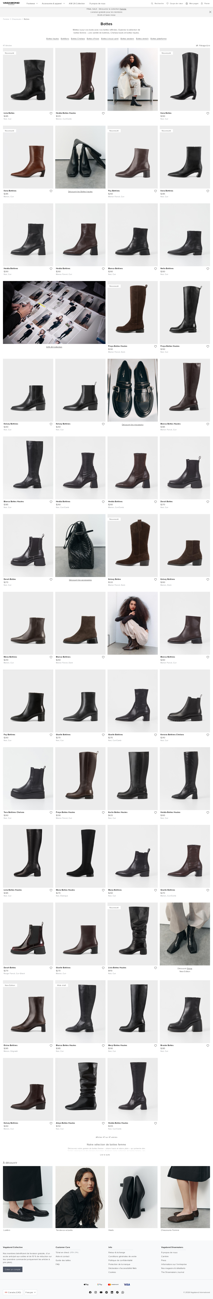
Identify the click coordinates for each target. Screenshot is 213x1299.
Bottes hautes (52, 38)
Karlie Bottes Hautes (117, 812)
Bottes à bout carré (109, 38)
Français (29, 1292)
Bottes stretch (142, 38)
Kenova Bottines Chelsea (172, 734)
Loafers (6, 1230)
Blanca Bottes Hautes (170, 423)
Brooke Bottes (167, 1045)
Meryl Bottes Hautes (117, 1045)
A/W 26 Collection (54, 347)
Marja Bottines (115, 889)
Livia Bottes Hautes (13, 889)
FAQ (58, 1264)
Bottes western (127, 38)
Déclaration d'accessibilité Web (122, 1268)
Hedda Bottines (11, 268)
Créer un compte (12, 1269)
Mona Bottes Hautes (65, 889)
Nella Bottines (167, 268)
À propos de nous (169, 1252)
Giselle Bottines (63, 734)
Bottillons (65, 38)
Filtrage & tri (204, 45)
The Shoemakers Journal (172, 1272)
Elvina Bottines (11, 1045)
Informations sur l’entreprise (174, 1264)
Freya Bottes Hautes (117, 346)
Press (163, 1260)
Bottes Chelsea (78, 38)
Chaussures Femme (170, 1230)
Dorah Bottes (166, 501)
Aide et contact (62, 1256)
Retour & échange (116, 1252)
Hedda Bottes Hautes (66, 113)
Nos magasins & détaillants (173, 1268)
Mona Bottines (10, 656)
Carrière (165, 1256)
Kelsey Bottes (114, 579)
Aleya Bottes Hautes (65, 1123)
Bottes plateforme (159, 38)
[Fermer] (210, 11)
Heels (111, 1230)
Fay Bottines (114, 190)
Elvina (189, 968)
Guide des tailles (63, 1260)
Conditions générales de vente (122, 1256)
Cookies (112, 1272)
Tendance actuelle (64, 1230)
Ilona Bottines (10, 190)
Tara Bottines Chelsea (14, 812)
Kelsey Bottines (11, 423)
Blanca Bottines (115, 268)
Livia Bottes (9, 113)
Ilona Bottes (166, 113)
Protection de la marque (119, 1264)
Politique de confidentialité (120, 1260)
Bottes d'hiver (93, 38)
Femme (123, 9)
